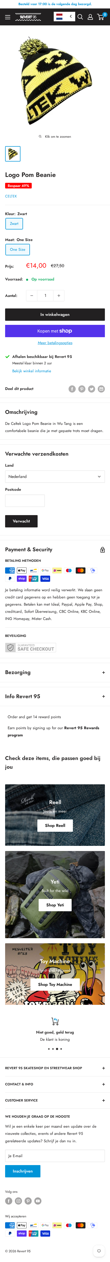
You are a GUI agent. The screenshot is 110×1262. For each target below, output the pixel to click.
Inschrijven (23, 1171)
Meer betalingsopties (55, 343)
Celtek (11, 196)
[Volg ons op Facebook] (8, 1201)
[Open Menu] (7, 17)
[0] (100, 17)
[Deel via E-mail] (101, 389)
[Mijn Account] (90, 17)
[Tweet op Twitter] (91, 389)
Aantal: (11, 295)
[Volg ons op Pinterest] (28, 1201)
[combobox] (64, 16)
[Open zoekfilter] (80, 17)
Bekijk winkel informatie (31, 371)
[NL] (64, 16)
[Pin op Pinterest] (81, 389)
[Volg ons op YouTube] (37, 1201)
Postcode (13, 489)
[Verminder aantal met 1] (31, 295)
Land (9, 465)
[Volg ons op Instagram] (18, 1201)
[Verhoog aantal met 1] (58, 295)
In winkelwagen (55, 314)
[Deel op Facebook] (72, 389)
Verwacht (21, 521)
